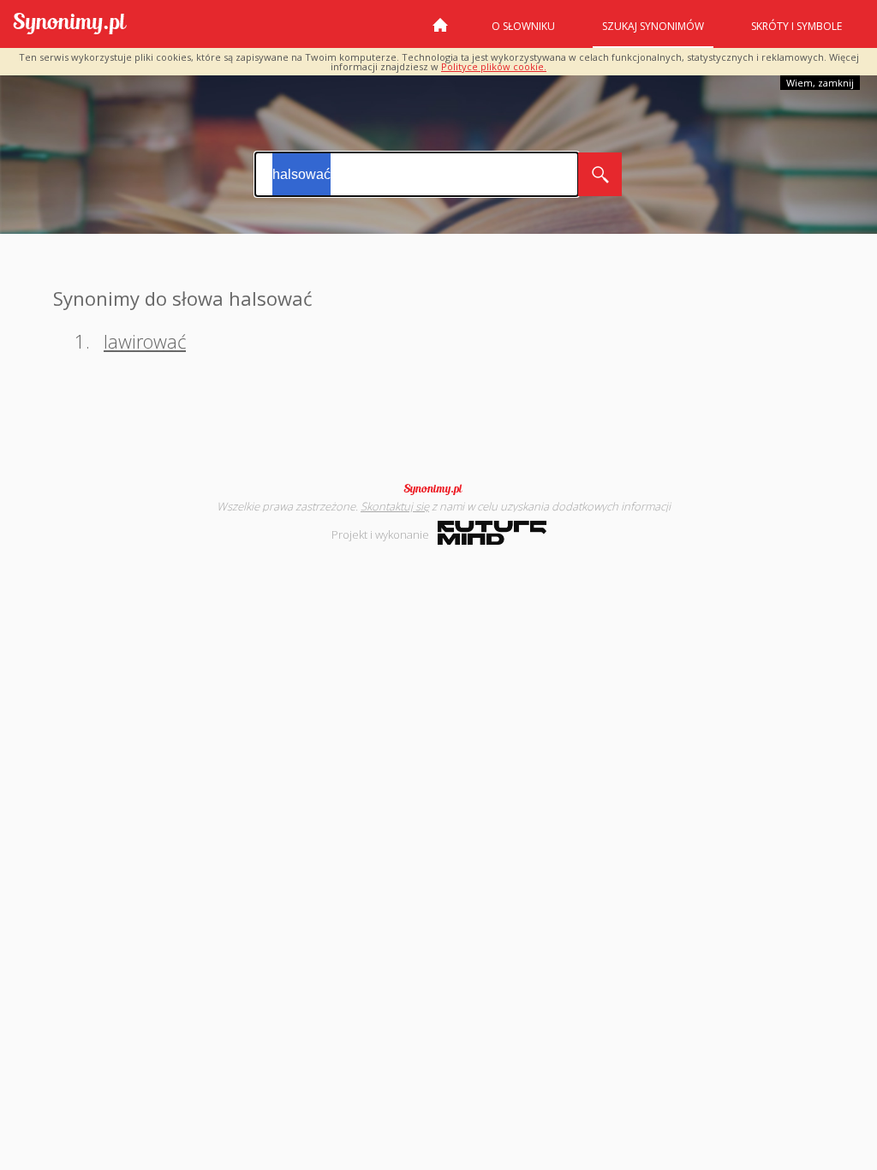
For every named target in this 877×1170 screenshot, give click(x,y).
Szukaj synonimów (653, 26)
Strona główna (440, 32)
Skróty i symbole (796, 26)
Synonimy (438, 489)
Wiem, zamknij (820, 82)
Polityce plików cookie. (493, 66)
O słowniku (523, 26)
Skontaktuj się (395, 506)
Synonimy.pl (70, 24)
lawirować (145, 341)
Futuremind (492, 533)
